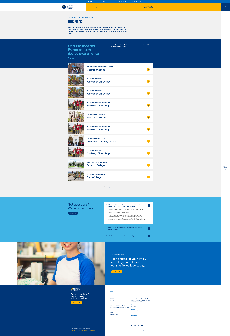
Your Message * (133, 309)
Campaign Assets (114, 314)
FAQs (111, 312)
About (111, 310)
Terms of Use (80, 330)
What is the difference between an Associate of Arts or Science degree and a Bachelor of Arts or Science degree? (126, 205)
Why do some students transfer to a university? (121, 236)
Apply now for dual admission (100, 1)
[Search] (225, 7)
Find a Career (106, 7)
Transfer (112, 302)
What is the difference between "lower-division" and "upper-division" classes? (125, 228)
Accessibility (86, 330)
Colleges (96, 7)
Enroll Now (226, 166)
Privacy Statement (74, 330)
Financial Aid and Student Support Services (119, 307)
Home (111, 291)
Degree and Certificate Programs (117, 305)
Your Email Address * (134, 315)
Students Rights (92, 330)
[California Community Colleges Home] (68, 7)
